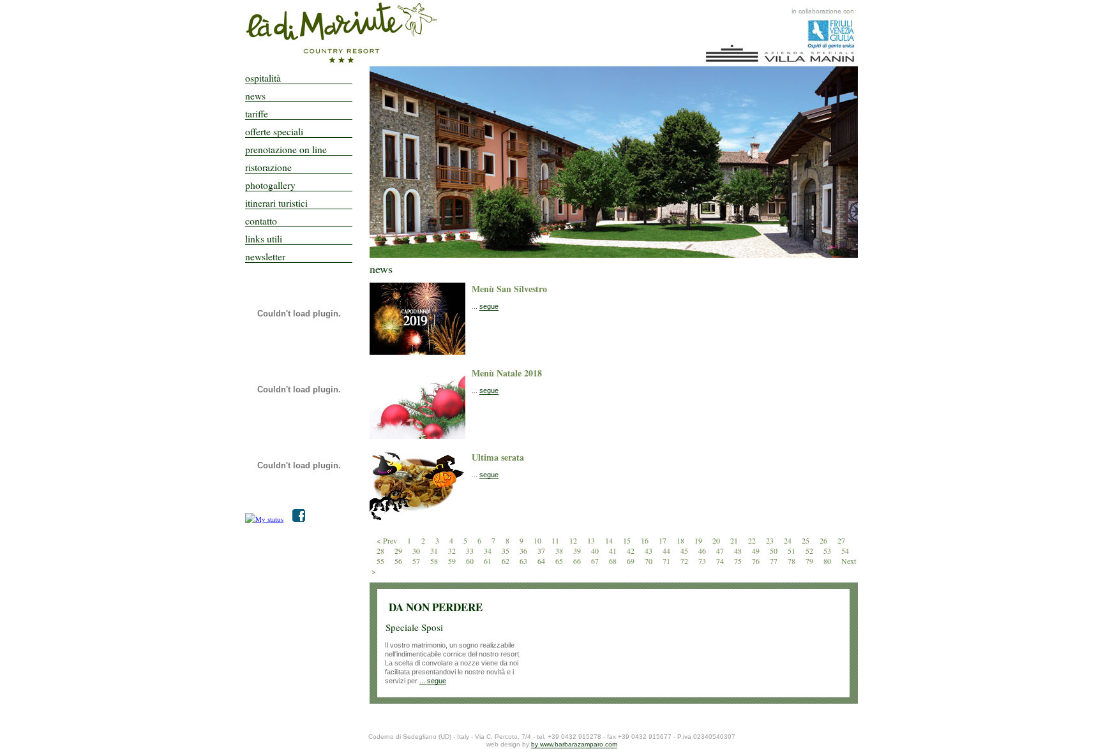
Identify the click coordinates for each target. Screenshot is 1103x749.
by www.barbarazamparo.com (574, 744)
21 (735, 540)
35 (506, 550)
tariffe (256, 114)
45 (685, 550)
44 (667, 550)
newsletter (265, 257)
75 (739, 561)
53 (828, 550)
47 (721, 550)
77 (774, 561)
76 (757, 561)
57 (417, 561)
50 (774, 550)
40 (596, 550)
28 (381, 550)
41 (614, 550)
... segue (432, 681)
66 (578, 561)
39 (578, 550)
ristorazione (268, 168)
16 (645, 540)
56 (399, 561)
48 (739, 550)
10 (538, 540)
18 (681, 540)
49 (757, 550)
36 (524, 550)
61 (488, 561)
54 (845, 550)
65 (560, 561)
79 (810, 561)
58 (435, 561)
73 (703, 561)
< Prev (387, 540)
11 (556, 540)
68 (614, 561)
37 (542, 550)
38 (560, 550)
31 (435, 550)
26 (824, 540)
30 (417, 550)
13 (592, 540)
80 (828, 561)
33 (471, 550)
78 (792, 561)
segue (489, 306)
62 (506, 561)
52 (810, 550)
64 (542, 561)
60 (471, 561)
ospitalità (263, 78)
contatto (261, 221)
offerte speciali (274, 132)
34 (488, 550)
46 (703, 550)
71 (667, 561)
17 (663, 540)
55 (381, 561)
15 (628, 540)
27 (841, 540)
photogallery (270, 185)
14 (610, 540)
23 (771, 540)
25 (806, 540)
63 (524, 561)
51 (792, 550)
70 (649, 561)
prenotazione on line (286, 150)
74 (721, 561)
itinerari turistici (276, 203)
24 (788, 540)
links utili (263, 239)
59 (453, 561)
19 (699, 540)
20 (717, 540)
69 (631, 561)
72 (685, 561)
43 (649, 550)
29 (399, 550)
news (255, 96)
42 (631, 550)
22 (753, 540)
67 (596, 561)
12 (574, 540)
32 (453, 550)
